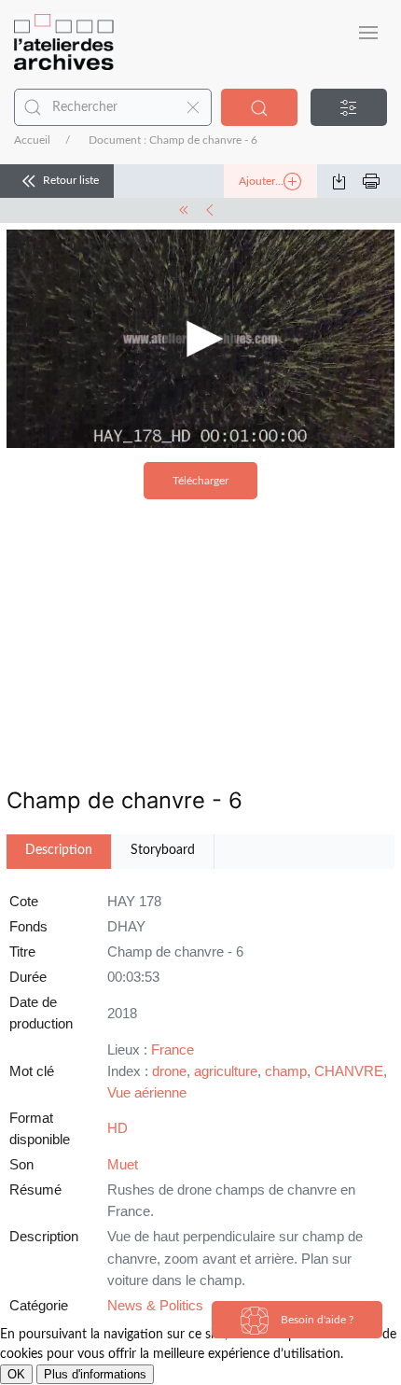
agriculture (225, 1071)
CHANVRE (348, 1071)
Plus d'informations (95, 1374)
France (172, 1049)
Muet (122, 1164)
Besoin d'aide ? (315, 1319)
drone (169, 1071)
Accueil (32, 140)
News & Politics (155, 1305)
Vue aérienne (147, 1092)
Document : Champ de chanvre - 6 (173, 140)
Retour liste (71, 180)
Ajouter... (261, 181)
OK (16, 1374)
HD (117, 1128)
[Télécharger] (346, 181)
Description (58, 850)
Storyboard (163, 850)
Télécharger (200, 480)
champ (286, 1071)
